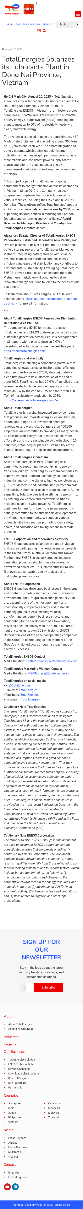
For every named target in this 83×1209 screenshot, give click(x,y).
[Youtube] (7, 1186)
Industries (11, 1037)
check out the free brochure (44, 299)
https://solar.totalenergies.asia (25, 351)
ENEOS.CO (48, 24)
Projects (10, 1044)
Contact (18, 1204)
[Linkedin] (15, 1186)
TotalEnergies (28, 690)
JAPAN (9, 24)
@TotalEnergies (19, 685)
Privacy (37, 1204)
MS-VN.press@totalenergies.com (50, 673)
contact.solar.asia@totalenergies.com (51, 661)
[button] (78, 14)
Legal (28, 1204)
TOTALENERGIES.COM (28, 24)
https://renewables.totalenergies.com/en (31, 400)
